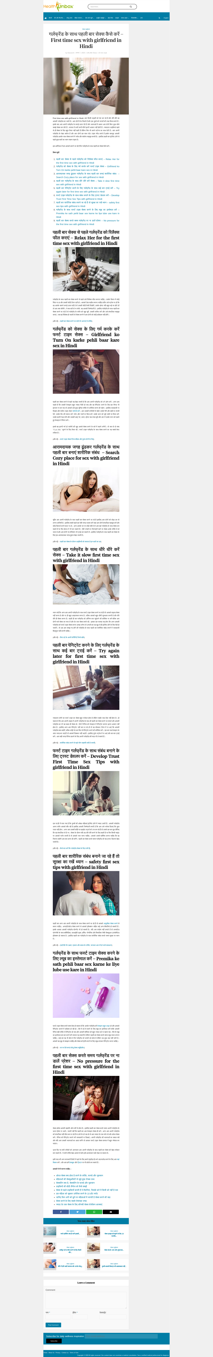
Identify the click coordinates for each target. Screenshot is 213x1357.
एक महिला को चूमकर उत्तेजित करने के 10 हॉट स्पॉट (77, 1193)
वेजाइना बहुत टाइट (103, 1026)
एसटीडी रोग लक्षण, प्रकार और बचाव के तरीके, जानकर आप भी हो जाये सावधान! (86, 945)
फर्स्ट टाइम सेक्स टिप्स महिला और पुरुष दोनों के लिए (77, 439)
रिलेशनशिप (134, 18)
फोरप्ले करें (76, 411)
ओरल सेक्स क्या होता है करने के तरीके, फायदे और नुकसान (79, 1175)
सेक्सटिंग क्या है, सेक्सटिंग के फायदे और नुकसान (75, 1183)
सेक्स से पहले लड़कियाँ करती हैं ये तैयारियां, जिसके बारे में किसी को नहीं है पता (87, 1190)
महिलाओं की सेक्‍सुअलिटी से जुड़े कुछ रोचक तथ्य (75, 1179)
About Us (51, 1352)
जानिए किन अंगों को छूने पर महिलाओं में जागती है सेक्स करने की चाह (83, 1197)
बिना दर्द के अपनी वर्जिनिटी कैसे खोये (72, 637)
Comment (50, 1290)
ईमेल (75, 1312)
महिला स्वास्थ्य (78, 18)
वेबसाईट (103, 1312)
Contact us (65, 1352)
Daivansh (71, 53)
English (166, 18)
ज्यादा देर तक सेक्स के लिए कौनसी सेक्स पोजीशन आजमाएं (79, 1204)
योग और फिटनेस (58, 18)
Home (45, 1352)
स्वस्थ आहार (124, 18)
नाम (48, 1312)
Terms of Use (74, 1352)
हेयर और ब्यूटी (89, 18)
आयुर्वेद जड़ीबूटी (100, 18)
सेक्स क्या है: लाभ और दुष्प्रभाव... (114, 1250)
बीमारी (50, 18)
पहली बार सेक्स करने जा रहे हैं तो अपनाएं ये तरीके (76, 321)
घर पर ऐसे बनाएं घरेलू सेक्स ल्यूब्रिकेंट (72, 1048)
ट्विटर (80, 1162)
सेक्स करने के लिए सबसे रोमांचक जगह (71, 1201)
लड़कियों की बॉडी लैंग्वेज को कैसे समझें (71, 1186)
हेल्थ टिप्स (110, 18)
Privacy (58, 1352)
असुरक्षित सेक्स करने (111, 923)
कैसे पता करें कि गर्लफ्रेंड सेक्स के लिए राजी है (75, 848)
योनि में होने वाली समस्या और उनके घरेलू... (70, 1266)
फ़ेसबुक (71, 1162)
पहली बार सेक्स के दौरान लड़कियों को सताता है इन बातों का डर (80, 542)
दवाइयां (117, 18)
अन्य (141, 18)
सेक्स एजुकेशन (86, 29)
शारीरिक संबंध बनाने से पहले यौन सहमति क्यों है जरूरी (77, 743)
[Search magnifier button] (131, 6)
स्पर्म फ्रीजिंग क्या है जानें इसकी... (70, 1234)
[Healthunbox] (58, 6)
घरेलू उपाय (69, 18)
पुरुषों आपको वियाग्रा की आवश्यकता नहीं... (114, 1266)
